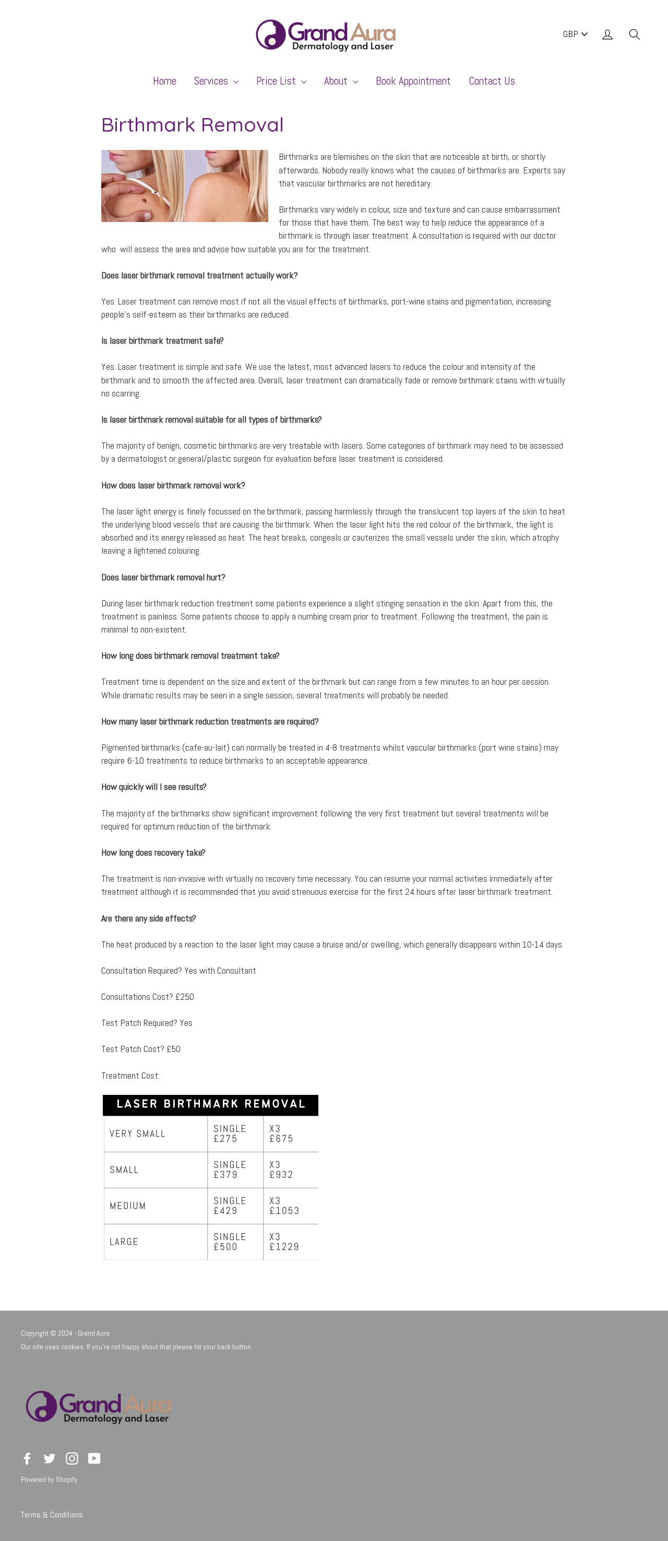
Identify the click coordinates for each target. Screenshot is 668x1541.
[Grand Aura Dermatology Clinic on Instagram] (72, 1458)
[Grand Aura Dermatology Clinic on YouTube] (94, 1458)
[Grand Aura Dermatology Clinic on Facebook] (27, 1458)
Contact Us (492, 81)
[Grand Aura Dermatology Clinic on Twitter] (49, 1458)
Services (212, 81)
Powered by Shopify (49, 1479)
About (337, 81)
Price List (277, 81)
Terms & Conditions (52, 1514)
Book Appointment (413, 81)
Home (164, 81)
